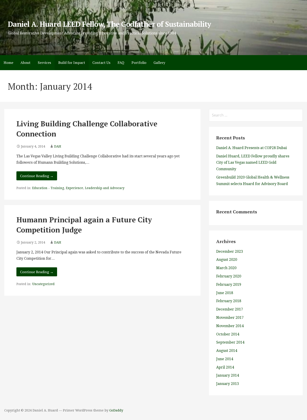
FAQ (121, 62)
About (25, 62)
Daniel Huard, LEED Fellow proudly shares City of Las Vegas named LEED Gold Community (252, 162)
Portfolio (138, 62)
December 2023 (229, 251)
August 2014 (226, 351)
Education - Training (48, 188)
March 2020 (226, 268)
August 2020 (226, 259)
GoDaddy (116, 410)
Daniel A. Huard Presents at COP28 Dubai (251, 148)
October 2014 (227, 334)
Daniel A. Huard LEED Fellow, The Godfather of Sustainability (109, 24)
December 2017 (229, 309)
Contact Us (101, 62)
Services (44, 62)
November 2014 (230, 326)
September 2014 (230, 342)
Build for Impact (71, 62)
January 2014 (227, 375)
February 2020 (228, 276)
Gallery (159, 62)
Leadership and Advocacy (105, 188)
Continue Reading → (36, 175)
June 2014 (224, 359)
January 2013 (227, 384)
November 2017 (230, 317)
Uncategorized (43, 284)
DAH (57, 146)
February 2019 (228, 284)
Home (8, 62)
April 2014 (225, 367)
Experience (74, 188)
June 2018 (224, 293)
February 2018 (228, 301)
